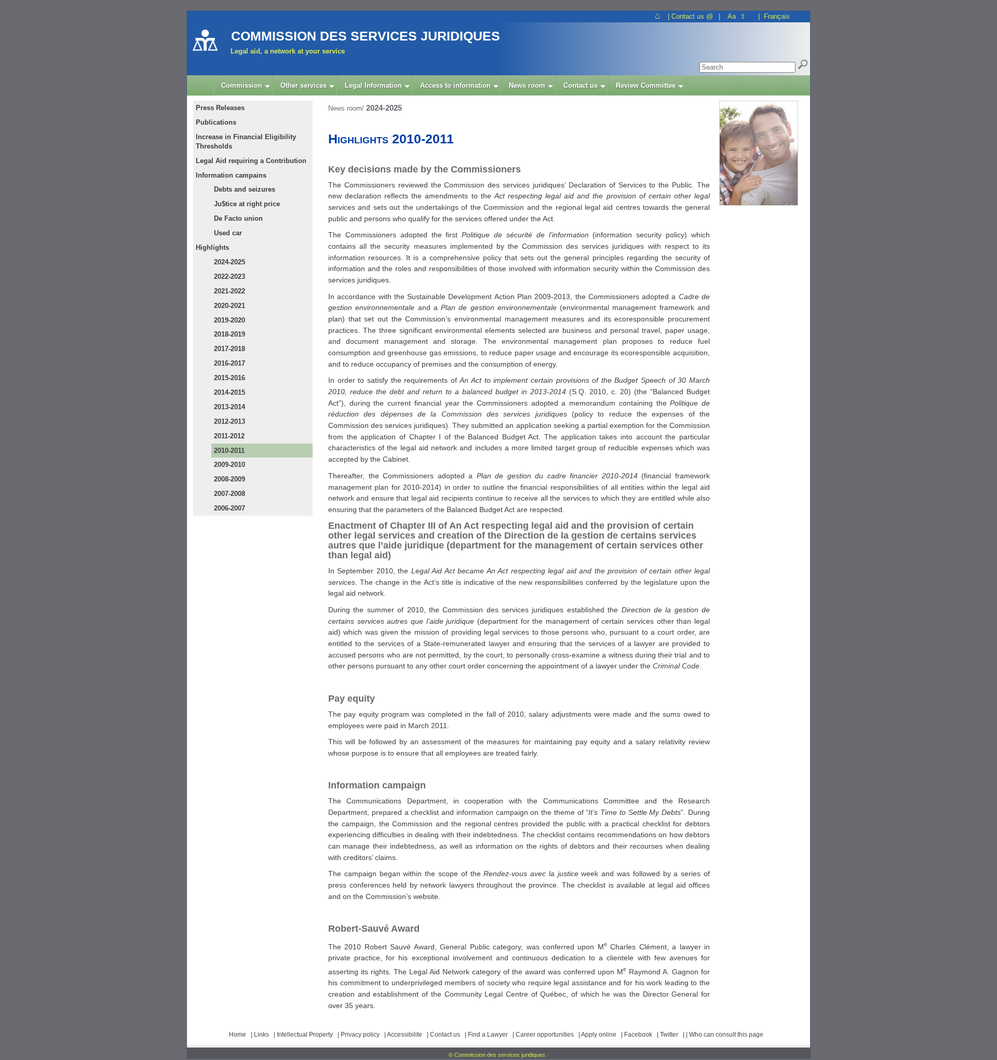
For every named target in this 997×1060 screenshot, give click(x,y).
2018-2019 (229, 334)
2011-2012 (229, 436)
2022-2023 (229, 276)
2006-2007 (229, 508)
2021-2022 (229, 291)
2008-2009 (229, 479)
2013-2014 (229, 407)
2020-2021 (229, 306)
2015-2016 (229, 378)
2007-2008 (229, 494)
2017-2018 (229, 349)
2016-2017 (229, 363)
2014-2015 (229, 392)
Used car (228, 233)
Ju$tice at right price (247, 204)
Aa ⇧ (736, 16)
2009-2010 (229, 464)
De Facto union (238, 218)
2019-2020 (229, 320)
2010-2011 (229, 450)
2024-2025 (229, 262)
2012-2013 (229, 421)
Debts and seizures (244, 189)
